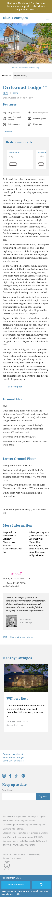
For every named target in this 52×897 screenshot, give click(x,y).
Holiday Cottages (36, 816)
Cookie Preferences (12, 858)
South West (8, 820)
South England (21, 820)
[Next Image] (47, 41)
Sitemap (7, 855)
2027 (15, 93)
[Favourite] (41, 885)
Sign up (43, 796)
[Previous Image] (5, 41)
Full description (14, 386)
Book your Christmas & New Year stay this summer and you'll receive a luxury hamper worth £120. (26, 6)
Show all (8, 131)
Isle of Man (18, 829)
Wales (32, 820)
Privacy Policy (19, 855)
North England (25, 825)
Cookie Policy (33, 855)
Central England (10, 825)
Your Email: (8, 790)
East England (39, 825)
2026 (5, 93)
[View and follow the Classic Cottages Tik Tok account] (16, 777)
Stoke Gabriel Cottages (13, 757)
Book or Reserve (16, 884)
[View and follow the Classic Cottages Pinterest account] (23, 777)
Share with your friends (21, 637)
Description (6, 75)
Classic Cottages (13, 816)
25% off (16, 573)
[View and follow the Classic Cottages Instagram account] (4, 777)
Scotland (7, 829)
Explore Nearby (20, 75)
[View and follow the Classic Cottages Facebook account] (10, 777)
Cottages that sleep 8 (13, 754)
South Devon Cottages (13, 761)
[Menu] (47, 18)
